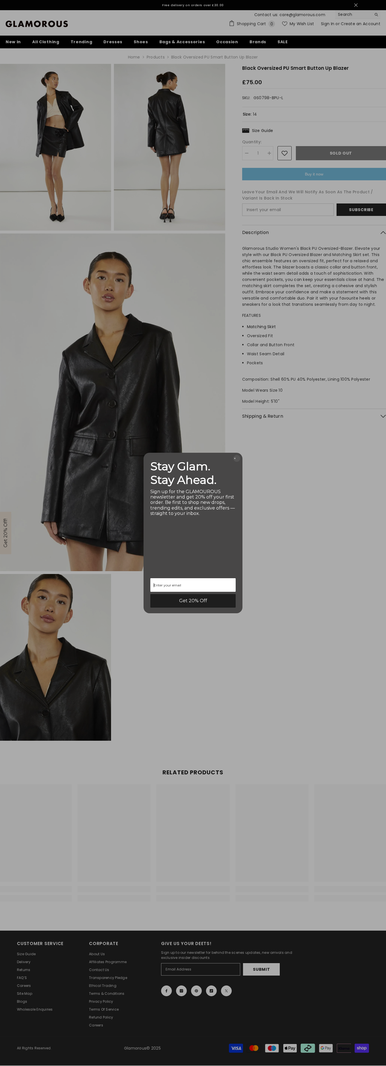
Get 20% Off (193, 600)
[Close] (236, 458)
